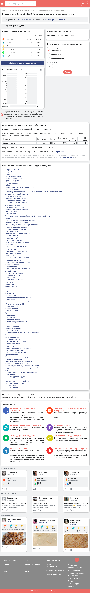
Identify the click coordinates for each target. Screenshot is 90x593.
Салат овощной (11, 308)
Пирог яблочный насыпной (16, 247)
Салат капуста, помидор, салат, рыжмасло (22, 366)
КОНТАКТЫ (61, 570)
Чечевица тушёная (12, 275)
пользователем (25, 19)
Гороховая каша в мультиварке (17, 233)
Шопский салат (11, 267)
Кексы (7, 379)
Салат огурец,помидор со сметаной (19, 348)
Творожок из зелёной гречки (16, 222)
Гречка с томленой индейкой (17, 381)
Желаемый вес (52, 62)
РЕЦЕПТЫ (6, 564)
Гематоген (9, 282)
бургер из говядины (13, 260)
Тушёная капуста (12, 181)
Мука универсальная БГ (14, 304)
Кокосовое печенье (13, 324)
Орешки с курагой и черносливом (18, 361)
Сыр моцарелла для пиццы (16, 251)
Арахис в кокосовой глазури (16, 194)
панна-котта (10, 300)
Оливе (7, 218)
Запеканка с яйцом (12, 319)
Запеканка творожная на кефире (18, 297)
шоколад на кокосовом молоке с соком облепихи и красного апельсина (34, 192)
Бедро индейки (11, 346)
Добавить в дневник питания (22, 63)
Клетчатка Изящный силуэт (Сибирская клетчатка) (25, 302)
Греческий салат (11, 355)
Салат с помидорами (13, 328)
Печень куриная (11, 183)
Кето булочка (10, 249)
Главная (4, 10)
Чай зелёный (10, 385)
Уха (6, 370)
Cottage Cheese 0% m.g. (14, 273)
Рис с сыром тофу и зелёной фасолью (20, 220)
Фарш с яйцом (11, 286)
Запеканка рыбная (12, 344)
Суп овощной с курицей (14, 207)
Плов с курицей (11, 388)
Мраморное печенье (13, 178)
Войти (85, 3)
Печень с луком (11, 236)
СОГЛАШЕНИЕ (50, 574)
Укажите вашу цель (54, 48)
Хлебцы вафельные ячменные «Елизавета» (22, 333)
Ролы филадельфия (13, 176)
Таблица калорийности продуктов (19, 10)
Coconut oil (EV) (59, 10)
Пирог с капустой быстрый (15, 352)
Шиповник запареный (14, 240)
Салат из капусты (12, 264)
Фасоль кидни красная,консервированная (22, 225)
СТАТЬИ (6, 572)
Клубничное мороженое (15, 200)
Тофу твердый (11, 211)
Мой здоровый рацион (55, 19)
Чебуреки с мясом (12, 339)
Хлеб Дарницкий (12, 337)
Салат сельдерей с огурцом (16, 227)
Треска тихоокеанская (14, 313)
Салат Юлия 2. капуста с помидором (19, 187)
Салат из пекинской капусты (16, 363)
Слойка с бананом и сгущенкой (17, 258)
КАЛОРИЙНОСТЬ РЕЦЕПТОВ (33, 568)
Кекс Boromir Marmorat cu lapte (17, 269)
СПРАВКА (49, 564)
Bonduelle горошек (12, 244)
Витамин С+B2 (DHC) (13, 196)
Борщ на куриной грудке (15, 377)
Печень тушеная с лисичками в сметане (21, 372)
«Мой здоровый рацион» (67, 157)
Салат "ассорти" (11, 238)
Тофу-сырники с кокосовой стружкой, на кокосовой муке (27, 216)
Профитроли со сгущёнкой (16, 203)
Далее (67, 72)
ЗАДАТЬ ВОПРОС (51, 570)
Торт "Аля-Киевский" (13, 253)
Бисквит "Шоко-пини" (13, 280)
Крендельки (10, 374)
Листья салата (10, 317)
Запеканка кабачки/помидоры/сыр (19, 357)
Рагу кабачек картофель (15, 172)
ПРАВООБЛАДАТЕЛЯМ (53, 560)
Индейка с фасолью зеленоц (16, 198)
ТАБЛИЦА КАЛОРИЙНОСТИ (33, 564)
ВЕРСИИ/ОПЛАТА (51, 566)
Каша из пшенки (11, 315)
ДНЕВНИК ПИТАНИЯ (10, 560)
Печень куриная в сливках (15, 229)
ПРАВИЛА (58, 574)
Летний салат (10, 271)
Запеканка (9, 284)
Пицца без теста (11, 330)
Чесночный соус (11, 306)
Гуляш (8, 174)
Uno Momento (10, 295)
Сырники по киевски (13, 359)
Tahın (7, 185)
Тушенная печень (12, 335)
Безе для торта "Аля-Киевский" (17, 242)
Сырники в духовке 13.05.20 (16, 322)
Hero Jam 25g (10, 256)
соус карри (9, 291)
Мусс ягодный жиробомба (15, 341)
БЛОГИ (6, 568)
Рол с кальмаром (12, 189)
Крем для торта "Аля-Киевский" (17, 262)
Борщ (7, 289)
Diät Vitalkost (10, 214)
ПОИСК (27, 560)
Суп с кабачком (11, 231)
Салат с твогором (12, 326)
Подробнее (59, 151)
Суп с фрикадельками (14, 350)
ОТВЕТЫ (27, 572)
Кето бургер (10, 278)
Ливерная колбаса (12, 205)
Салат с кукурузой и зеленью (16, 209)
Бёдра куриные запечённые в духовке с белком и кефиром (28, 368)
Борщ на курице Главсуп (15, 383)
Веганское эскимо (12, 311)
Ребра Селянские (12, 170)
